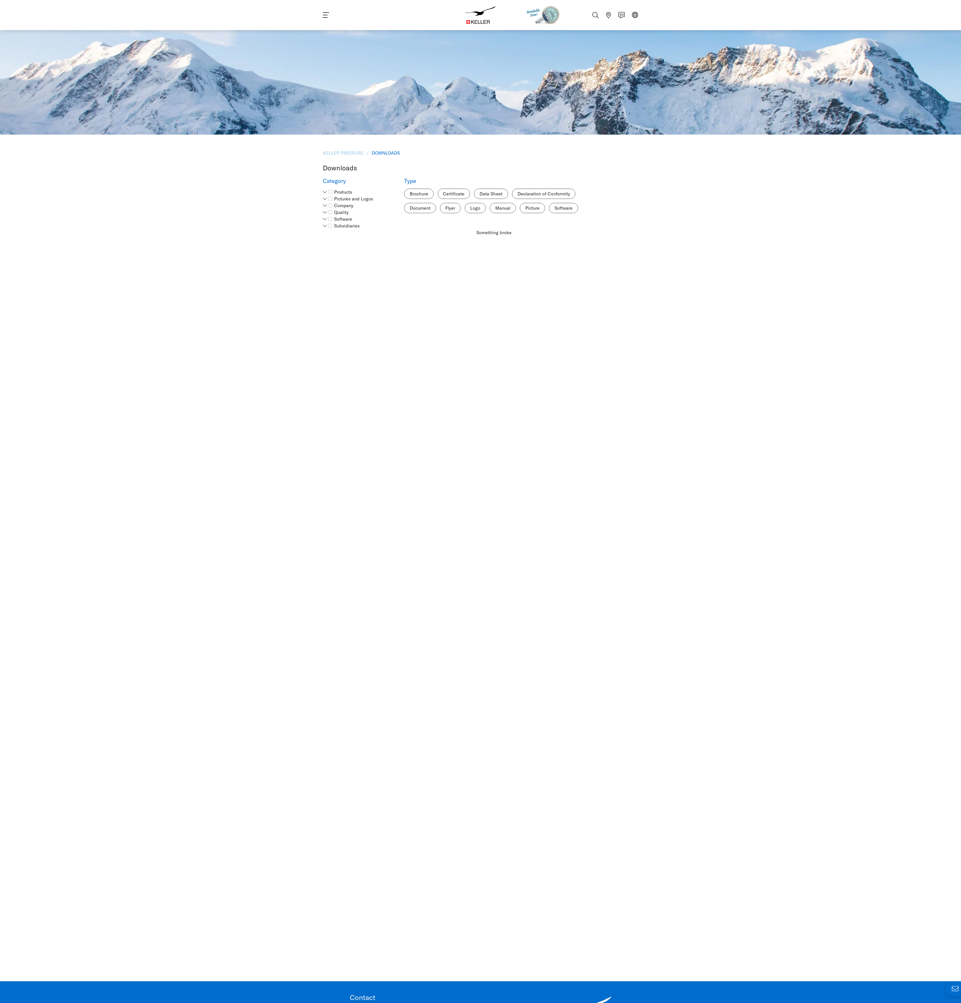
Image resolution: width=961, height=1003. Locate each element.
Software (343, 219)
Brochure (419, 194)
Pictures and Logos (353, 199)
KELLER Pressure (344, 153)
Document (420, 208)
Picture (532, 208)
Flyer (450, 208)
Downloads (385, 153)
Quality (341, 212)
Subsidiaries (347, 226)
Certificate (453, 194)
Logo (475, 208)
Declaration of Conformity (544, 194)
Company (343, 205)
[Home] (480, 15)
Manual (503, 208)
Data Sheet (491, 194)
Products (343, 192)
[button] (325, 192)
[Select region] (635, 15)
